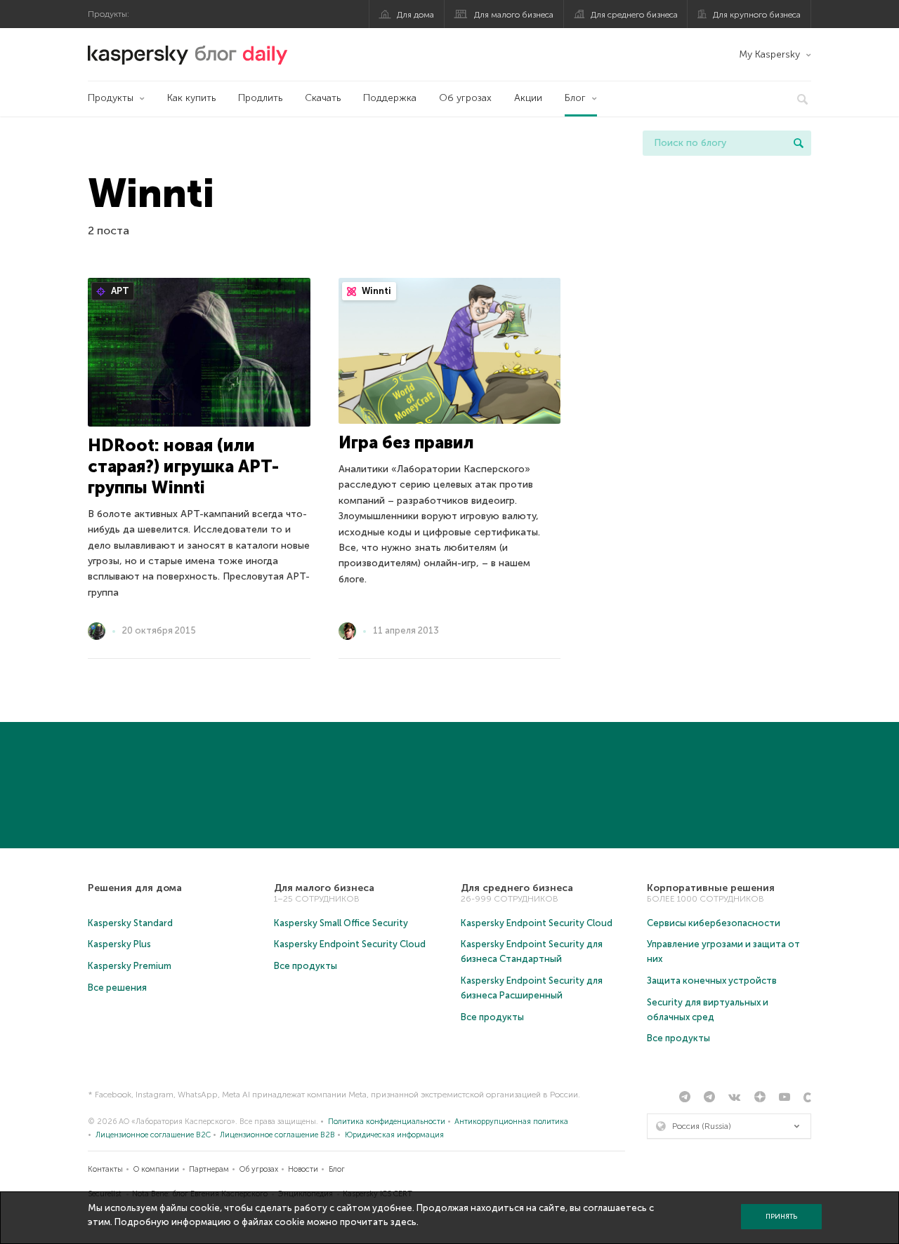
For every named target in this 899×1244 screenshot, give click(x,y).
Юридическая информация (394, 1134)
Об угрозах (465, 98)
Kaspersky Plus (119, 944)
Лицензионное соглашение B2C (153, 1134)
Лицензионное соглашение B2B (277, 1134)
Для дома (415, 15)
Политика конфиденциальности (386, 1121)
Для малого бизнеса (513, 15)
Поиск (798, 143)
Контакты (105, 1169)
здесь (403, 1222)
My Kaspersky (769, 54)
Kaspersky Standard (130, 923)
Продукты (110, 98)
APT (119, 291)
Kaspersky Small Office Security (341, 923)
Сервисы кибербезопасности (713, 923)
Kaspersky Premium (129, 966)
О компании (156, 1169)
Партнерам (209, 1169)
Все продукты (305, 966)
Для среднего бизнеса (634, 15)
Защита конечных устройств (712, 980)
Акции (528, 98)
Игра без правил (406, 442)
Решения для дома (135, 888)
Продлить (260, 98)
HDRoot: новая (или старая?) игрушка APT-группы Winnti (183, 466)
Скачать (323, 98)
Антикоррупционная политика (511, 1121)
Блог (575, 98)
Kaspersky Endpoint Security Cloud (350, 944)
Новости (303, 1169)
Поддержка (389, 98)
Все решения (117, 987)
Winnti (375, 291)
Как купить (191, 98)
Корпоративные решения (711, 888)
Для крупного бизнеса (757, 15)
